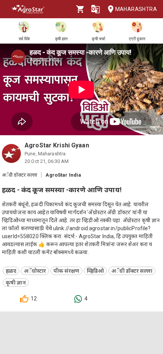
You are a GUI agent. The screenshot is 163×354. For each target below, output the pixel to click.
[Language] (95, 9)
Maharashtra (136, 9)
